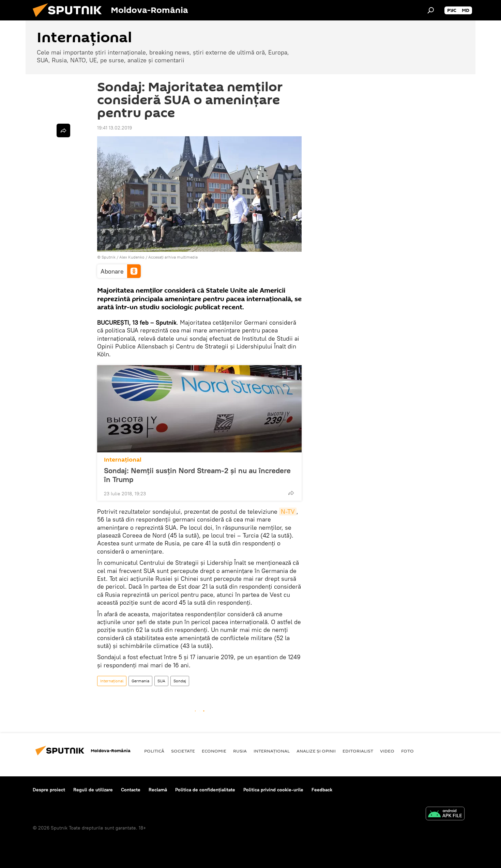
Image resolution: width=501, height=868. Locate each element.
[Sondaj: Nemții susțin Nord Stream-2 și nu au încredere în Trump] (199, 408)
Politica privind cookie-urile (273, 790)
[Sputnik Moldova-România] (70, 19)
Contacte (130, 790)
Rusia (240, 751)
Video (387, 751)
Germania (140, 680)
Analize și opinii (316, 751)
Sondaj (179, 680)
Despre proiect (49, 790)
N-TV (288, 511)
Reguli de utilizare (93, 790)
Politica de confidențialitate (205, 790)
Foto (407, 751)
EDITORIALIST (358, 751)
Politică (154, 751)
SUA (161, 680)
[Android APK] (445, 814)
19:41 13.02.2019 (114, 128)
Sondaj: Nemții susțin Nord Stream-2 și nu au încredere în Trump (197, 475)
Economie (214, 751)
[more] (291, 493)
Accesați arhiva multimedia (173, 257)
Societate (183, 751)
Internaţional (122, 459)
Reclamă (158, 790)
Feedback (322, 790)
